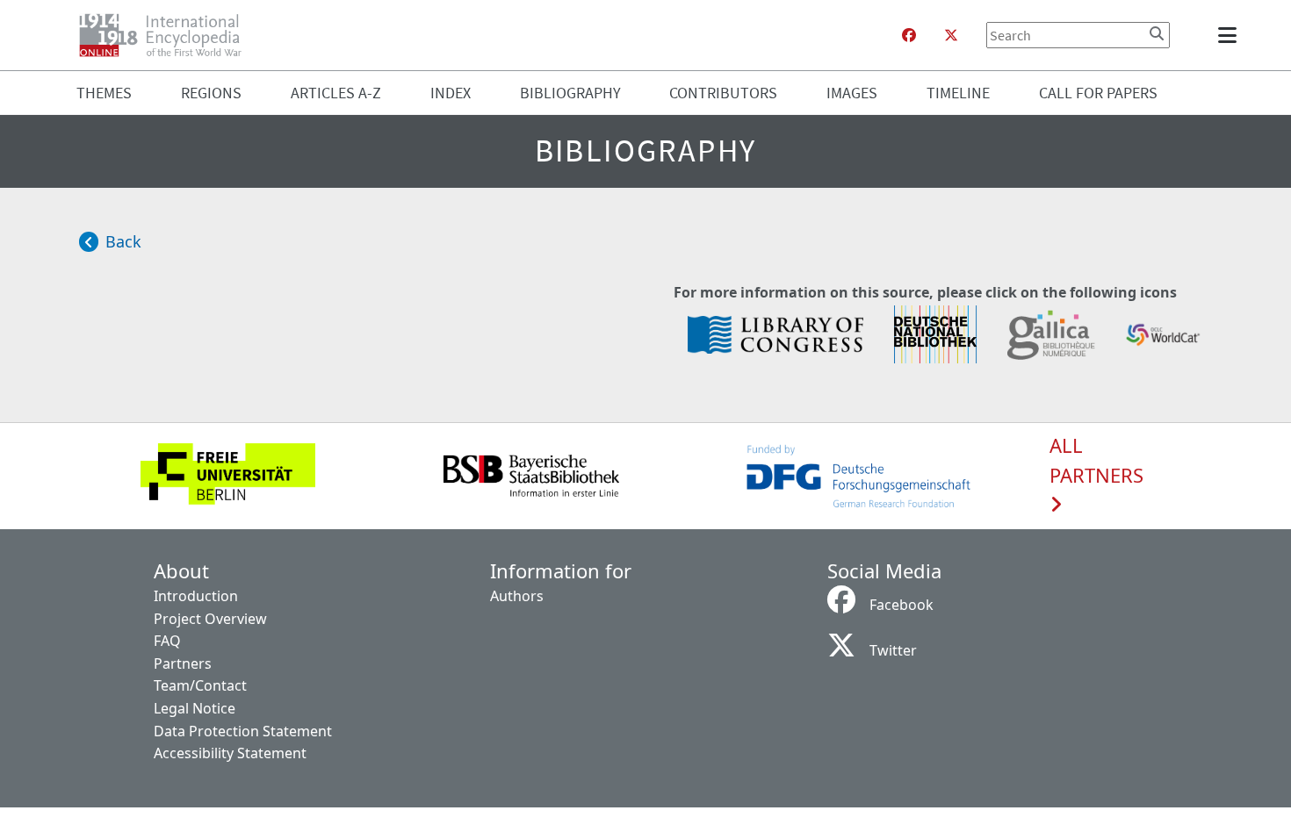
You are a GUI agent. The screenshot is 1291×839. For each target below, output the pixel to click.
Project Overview (210, 618)
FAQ (167, 640)
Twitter (893, 650)
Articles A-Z (336, 92)
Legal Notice (194, 708)
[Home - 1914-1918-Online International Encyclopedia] (167, 35)
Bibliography (570, 92)
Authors (517, 596)
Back (123, 241)
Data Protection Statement (243, 731)
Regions (211, 92)
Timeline (958, 92)
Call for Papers (1098, 92)
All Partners (1096, 461)
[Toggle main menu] (1230, 35)
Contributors (723, 92)
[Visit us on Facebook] (909, 35)
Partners (183, 663)
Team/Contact (200, 685)
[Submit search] (1156, 33)
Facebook (901, 604)
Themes (104, 92)
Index (450, 92)
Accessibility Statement (230, 753)
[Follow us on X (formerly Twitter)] (951, 35)
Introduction (196, 596)
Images (851, 92)
